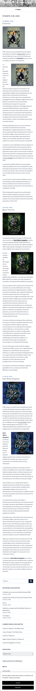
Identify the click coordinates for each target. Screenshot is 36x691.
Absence (11, 635)
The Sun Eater (22, 422)
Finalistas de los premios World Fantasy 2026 (17, 592)
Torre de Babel (8, 158)
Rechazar (18, 687)
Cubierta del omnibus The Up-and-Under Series (17, 597)
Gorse (4, 603)
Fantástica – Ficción (17, 2)
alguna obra (21, 54)
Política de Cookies (14, 677)
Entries (6, 671)
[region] (18, 681)
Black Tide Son (8, 210)
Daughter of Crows (15, 643)
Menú (19, 9)
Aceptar (18, 683)
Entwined (6, 23)
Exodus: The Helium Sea (16, 628)
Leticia (5, 628)
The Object (6, 616)
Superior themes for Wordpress (12, 661)
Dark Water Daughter (21, 240)
